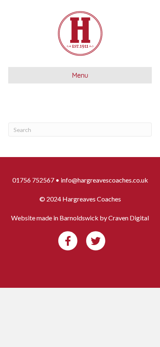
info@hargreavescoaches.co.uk (104, 180)
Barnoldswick (78, 218)
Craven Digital (128, 218)
